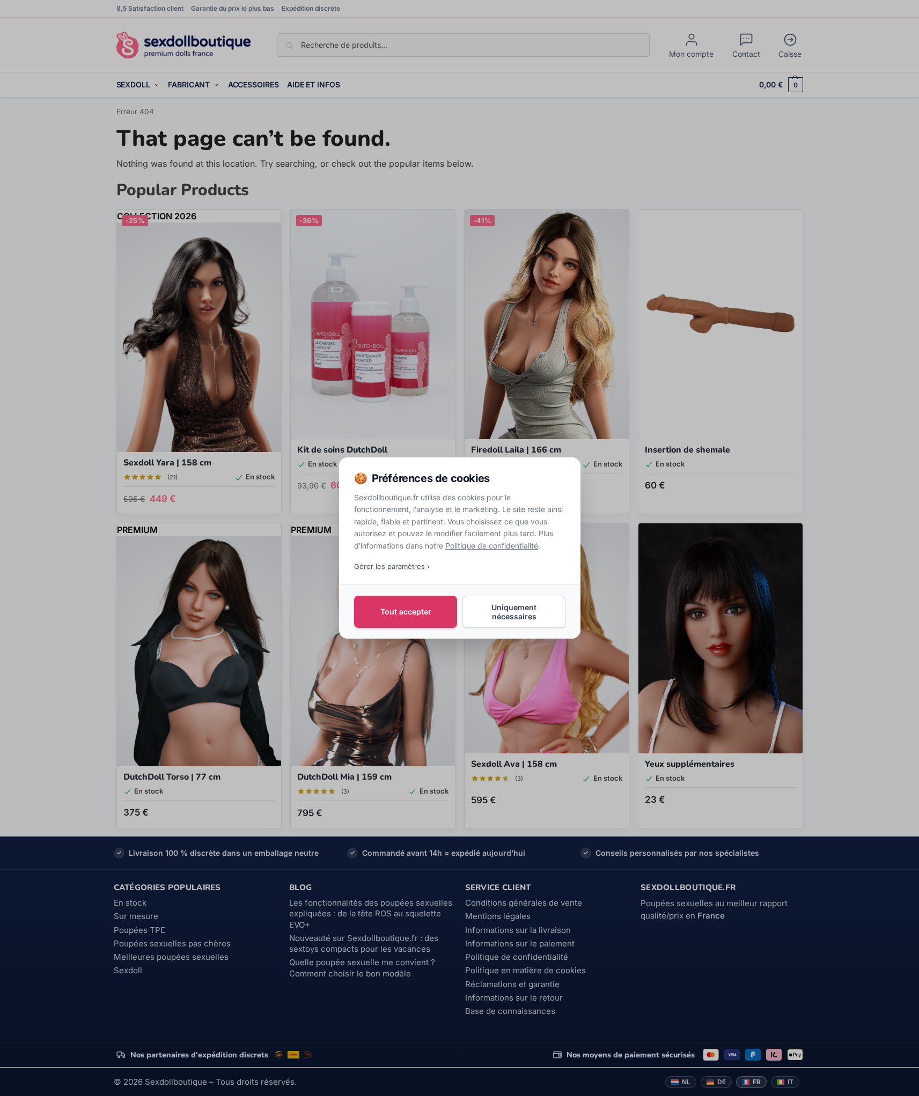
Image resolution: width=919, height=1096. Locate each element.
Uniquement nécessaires (513, 612)
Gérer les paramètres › (392, 566)
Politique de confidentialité (491, 545)
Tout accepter (405, 611)
